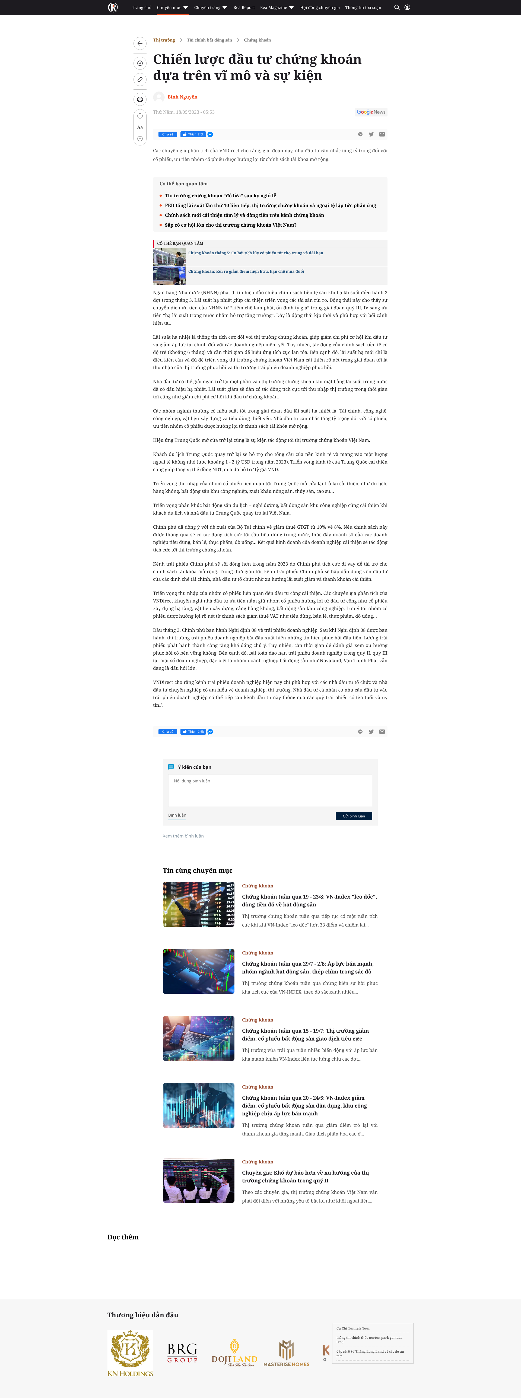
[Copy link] (140, 79)
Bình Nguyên (183, 97)
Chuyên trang (207, 7)
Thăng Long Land (369, 1351)
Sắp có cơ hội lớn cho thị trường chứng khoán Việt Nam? (231, 225)
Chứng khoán (257, 40)
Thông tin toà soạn (363, 7)
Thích (196, 134)
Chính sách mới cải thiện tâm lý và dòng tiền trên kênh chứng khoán (244, 215)
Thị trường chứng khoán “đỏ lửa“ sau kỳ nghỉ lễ (220, 195)
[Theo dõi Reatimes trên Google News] (371, 113)
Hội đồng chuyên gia (320, 7)
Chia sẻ (167, 134)
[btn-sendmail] (382, 134)
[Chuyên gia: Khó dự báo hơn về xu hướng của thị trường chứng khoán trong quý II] (198, 1180)
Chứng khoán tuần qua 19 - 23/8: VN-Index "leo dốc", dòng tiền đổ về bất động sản (309, 900)
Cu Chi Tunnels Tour (353, 1328)
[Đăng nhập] (407, 9)
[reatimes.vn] (112, 7)
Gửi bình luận (354, 816)
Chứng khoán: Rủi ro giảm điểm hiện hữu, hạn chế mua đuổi (246, 271)
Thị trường (164, 40)
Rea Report (244, 7)
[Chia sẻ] (140, 63)
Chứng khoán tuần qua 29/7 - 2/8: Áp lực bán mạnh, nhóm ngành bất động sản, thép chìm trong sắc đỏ (308, 967)
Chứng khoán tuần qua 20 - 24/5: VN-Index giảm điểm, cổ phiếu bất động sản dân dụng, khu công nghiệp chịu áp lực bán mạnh (304, 1105)
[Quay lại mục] (140, 43)
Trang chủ (141, 7)
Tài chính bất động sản (209, 40)
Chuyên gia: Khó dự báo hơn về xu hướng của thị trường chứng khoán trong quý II (305, 1176)
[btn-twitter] (371, 134)
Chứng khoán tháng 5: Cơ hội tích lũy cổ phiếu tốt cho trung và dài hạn (255, 253)
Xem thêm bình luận (183, 836)
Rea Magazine (273, 7)
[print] (140, 99)
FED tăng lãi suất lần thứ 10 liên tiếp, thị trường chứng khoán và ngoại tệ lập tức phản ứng (270, 205)
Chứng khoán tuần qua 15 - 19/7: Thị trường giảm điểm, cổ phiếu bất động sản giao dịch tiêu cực (305, 1034)
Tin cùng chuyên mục (198, 870)
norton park (379, 1337)
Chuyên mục (169, 7)
